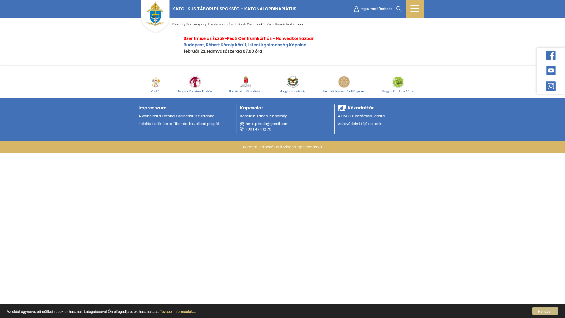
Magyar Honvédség (293, 91)
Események (195, 24)
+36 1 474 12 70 (258, 129)
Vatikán (156, 91)
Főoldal (177, 24)
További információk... (178, 311)
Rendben (545, 311)
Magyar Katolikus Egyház (195, 91)
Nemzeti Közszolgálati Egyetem (344, 91)
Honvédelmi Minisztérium (246, 91)
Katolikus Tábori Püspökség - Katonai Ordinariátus (234, 9)
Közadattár (361, 108)
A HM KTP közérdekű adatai (361, 116)
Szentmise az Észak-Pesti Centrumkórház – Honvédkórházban (255, 24)
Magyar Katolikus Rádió (398, 91)
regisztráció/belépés (376, 9)
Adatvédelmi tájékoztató (359, 123)
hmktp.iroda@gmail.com (267, 123)
